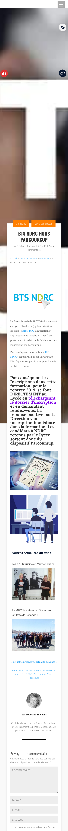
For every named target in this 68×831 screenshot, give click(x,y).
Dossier (28, 670)
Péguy (49, 674)
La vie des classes (43, 223)
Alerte (15, 670)
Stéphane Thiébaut (26, 246)
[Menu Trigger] (61, 4)
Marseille (50, 670)
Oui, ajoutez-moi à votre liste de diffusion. (34, 827)
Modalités (19, 674)
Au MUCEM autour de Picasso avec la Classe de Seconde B (32, 612)
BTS (21, 670)
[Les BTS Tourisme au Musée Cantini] (33, 599)
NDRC (29, 674)
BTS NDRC (21, 223)
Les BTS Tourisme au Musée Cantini (33, 563)
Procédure (34, 677)
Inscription (39, 670)
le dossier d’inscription (33, 402)
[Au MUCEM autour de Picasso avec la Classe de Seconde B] (33, 649)
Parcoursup (39, 674)
